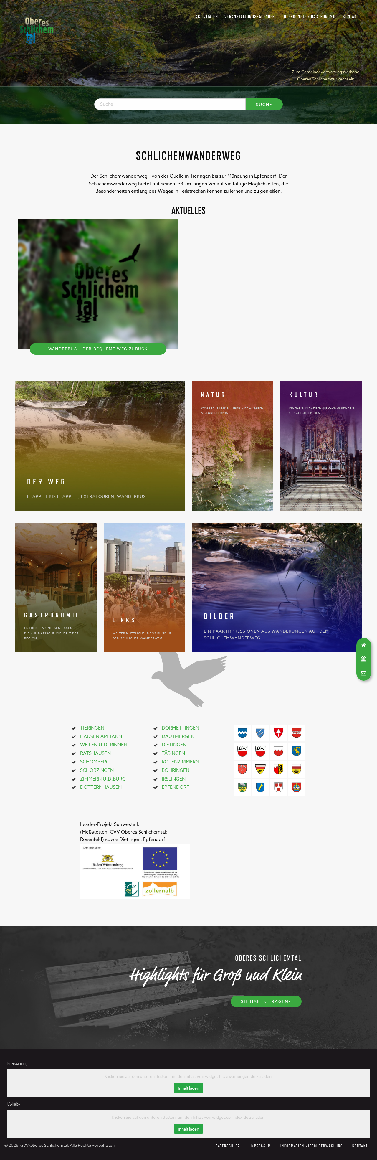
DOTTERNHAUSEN (101, 787)
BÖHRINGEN (175, 770)
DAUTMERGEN (178, 736)
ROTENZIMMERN (180, 761)
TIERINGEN (92, 728)
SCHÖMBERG (95, 761)
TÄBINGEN (173, 753)
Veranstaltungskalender (249, 16)
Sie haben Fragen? (266, 1001)
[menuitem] (206, 17)
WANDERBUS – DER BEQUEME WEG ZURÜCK (98, 348)
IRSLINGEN (174, 779)
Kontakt (351, 16)
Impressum (260, 1145)
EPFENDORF (175, 787)
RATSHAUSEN (95, 753)
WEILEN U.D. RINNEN (103, 744)
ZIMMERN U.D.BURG (103, 779)
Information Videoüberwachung (311, 1145)
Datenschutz (228, 1145)
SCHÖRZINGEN (97, 770)
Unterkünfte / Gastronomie (309, 16)
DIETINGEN (174, 744)
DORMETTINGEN (180, 728)
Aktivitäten (207, 16)
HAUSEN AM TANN (101, 736)
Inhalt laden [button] (188, 1088)
